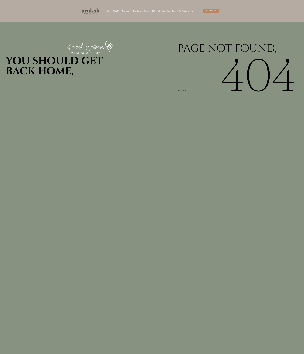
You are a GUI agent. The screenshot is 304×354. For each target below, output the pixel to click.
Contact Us (176, 11)
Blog (168, 11)
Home (109, 11)
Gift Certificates (158, 11)
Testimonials (187, 11)
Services (125, 11)
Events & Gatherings (141, 11)
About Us (117, 11)
